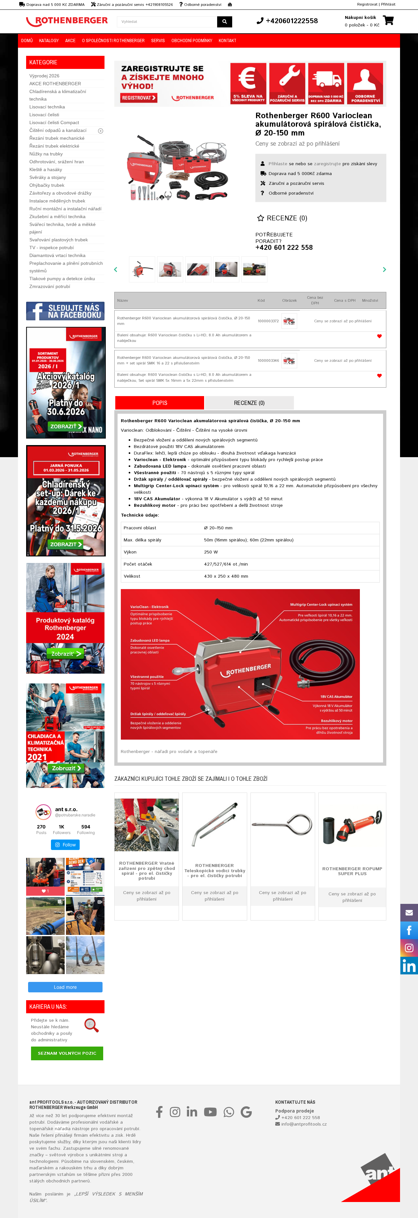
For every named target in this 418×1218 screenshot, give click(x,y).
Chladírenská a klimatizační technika (57, 95)
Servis (158, 40)
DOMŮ (27, 40)
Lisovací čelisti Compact (54, 122)
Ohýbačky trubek (46, 185)
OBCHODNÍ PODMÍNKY (191, 40)
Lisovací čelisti (44, 114)
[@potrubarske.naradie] (43, 812)
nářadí (61, 1129)
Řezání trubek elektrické (54, 146)
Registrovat (367, 4)
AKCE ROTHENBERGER (55, 83)
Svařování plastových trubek (58, 239)
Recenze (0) (286, 218)
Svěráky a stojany (47, 177)
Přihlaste (278, 164)
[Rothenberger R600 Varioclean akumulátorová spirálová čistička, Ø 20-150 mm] (179, 168)
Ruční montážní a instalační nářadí (65, 208)
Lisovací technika (47, 106)
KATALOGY (49, 40)
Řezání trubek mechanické (57, 138)
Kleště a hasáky (45, 169)
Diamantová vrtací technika (57, 255)
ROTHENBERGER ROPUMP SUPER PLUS (352, 871)
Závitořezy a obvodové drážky (60, 193)
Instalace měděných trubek (57, 200)
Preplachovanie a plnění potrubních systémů (66, 267)
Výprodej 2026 (44, 75)
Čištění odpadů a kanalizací (58, 130)
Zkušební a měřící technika (57, 216)
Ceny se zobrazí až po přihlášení (297, 144)
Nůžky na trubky (46, 153)
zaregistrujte (327, 164)
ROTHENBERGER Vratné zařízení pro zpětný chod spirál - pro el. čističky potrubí (147, 871)
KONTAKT (227, 40)
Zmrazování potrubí (49, 286)
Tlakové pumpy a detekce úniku (62, 278)
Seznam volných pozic (67, 1053)
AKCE (70, 40)
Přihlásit (388, 4)
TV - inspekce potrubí (51, 247)
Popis (160, 403)
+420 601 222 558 (284, 248)
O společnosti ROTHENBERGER (113, 40)
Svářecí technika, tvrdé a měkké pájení (62, 228)
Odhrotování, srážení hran (56, 161)
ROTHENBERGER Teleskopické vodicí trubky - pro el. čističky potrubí (214, 870)
